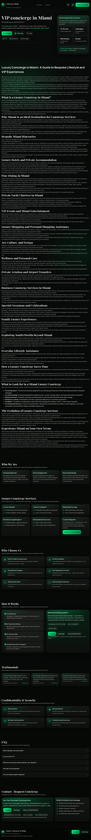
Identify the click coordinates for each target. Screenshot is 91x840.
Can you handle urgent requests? (14, 774)
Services (39, 5)
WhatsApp (20, 33)
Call (31, 33)
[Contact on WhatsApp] (73, 5)
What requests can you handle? (13, 750)
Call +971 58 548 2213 (74, 634)
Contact (47, 5)
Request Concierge (82, 5)
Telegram (8, 33)
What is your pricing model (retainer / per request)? (20, 762)
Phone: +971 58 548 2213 (30, 810)
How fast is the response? (11, 768)
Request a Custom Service (72, 532)
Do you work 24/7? (9, 756)
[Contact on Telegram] (68, 5)
